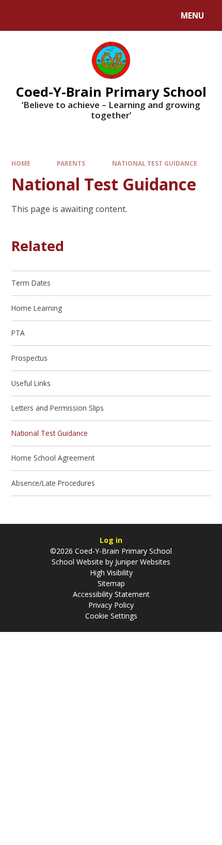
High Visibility (111, 572)
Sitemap (111, 583)
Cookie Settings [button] (111, 616)
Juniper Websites (141, 562)
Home (20, 163)
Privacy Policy (111, 605)
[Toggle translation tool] (47, 15)
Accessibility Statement (111, 594)
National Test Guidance (154, 163)
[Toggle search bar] (20, 15)
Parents (71, 163)
